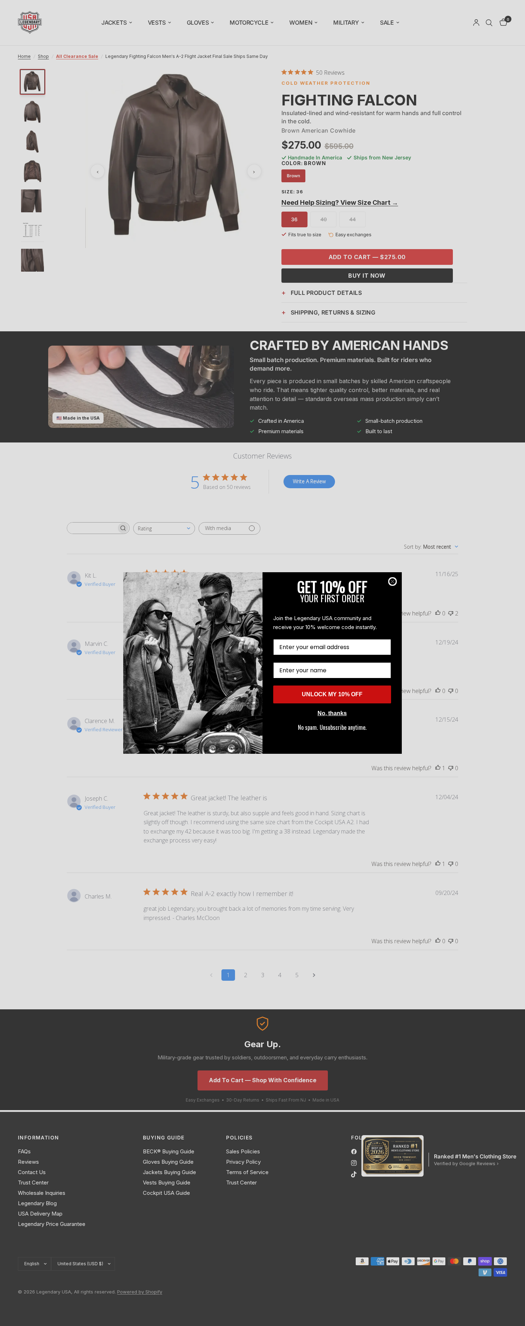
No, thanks (332, 713)
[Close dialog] (392, 581)
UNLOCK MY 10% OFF (332, 694)
